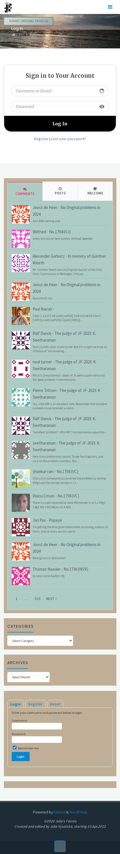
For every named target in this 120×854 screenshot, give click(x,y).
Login (15, 704)
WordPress (78, 812)
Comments (24, 193)
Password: (19, 734)
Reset (55, 704)
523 (37, 598)
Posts (60, 193)
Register (41, 138)
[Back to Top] (60, 846)
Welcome (95, 193)
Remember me (28, 748)
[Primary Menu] (110, 7)
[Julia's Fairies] (8, 6)
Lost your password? (68, 138)
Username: (20, 720)
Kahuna (59, 812)
